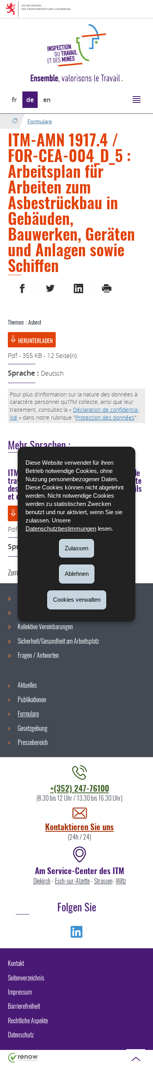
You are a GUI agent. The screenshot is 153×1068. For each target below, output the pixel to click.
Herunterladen (35, 340)
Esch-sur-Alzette (72, 880)
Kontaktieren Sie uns (79, 826)
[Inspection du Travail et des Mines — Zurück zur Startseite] (76, 45)
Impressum (20, 992)
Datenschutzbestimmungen (61, 528)
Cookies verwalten (76, 599)
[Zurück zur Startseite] (15, 121)
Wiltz (121, 880)
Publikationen (32, 699)
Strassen (103, 880)
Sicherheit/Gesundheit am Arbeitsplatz (58, 641)
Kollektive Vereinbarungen (45, 626)
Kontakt (16, 963)
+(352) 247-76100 (79, 788)
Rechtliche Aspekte (28, 1020)
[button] (136, 99)
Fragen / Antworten (38, 655)
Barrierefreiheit (24, 1006)
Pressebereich (33, 742)
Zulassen (76, 547)
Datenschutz (21, 1034)
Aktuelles (27, 685)
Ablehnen (77, 573)
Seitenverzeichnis (26, 977)
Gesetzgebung (32, 728)
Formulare (39, 121)
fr (14, 99)
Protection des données (105, 417)
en (47, 99)
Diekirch (42, 880)
